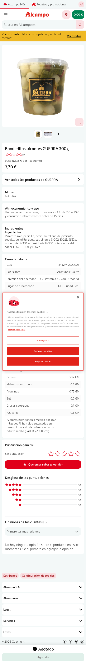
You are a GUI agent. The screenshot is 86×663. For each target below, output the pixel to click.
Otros (6, 632)
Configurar (43, 340)
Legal (6, 609)
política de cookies (16, 329)
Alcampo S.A (11, 587)
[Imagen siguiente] (58, 134)
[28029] (66, 14)
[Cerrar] (78, 297)
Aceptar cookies (43, 361)
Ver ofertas (74, 36)
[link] (38, 576)
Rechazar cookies (43, 350)
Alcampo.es (10, 598)
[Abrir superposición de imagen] (79, 122)
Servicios (9, 620)
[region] (43, 331)
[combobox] (39, 24)
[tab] (43, 86)
